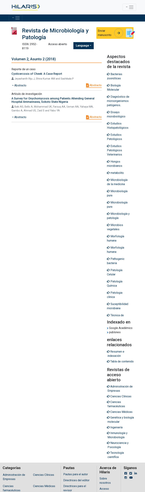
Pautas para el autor (75, 474)
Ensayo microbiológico (116, 114)
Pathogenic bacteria (115, 261)
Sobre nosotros (105, 480)
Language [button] (82, 45)
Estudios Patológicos (114, 137)
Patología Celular (114, 272)
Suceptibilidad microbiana (117, 306)
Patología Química (114, 283)
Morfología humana (115, 238)
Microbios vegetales (115, 227)
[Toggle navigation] (129, 7)
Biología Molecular (114, 87)
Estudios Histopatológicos (117, 125)
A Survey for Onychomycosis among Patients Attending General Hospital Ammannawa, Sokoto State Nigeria (52, 100)
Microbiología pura (117, 193)
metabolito (117, 173)
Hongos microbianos (114, 163)
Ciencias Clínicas (43, 474)
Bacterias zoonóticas (114, 76)
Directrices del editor (76, 480)
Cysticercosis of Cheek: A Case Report (36, 73)
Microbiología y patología (118, 216)
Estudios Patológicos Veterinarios (114, 150)
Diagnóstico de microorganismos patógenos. (118, 101)
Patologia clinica (114, 295)
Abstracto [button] (20, 85)
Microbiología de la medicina (117, 182)
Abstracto (95, 85)
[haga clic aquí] (25, 7)
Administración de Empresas (14, 477)
